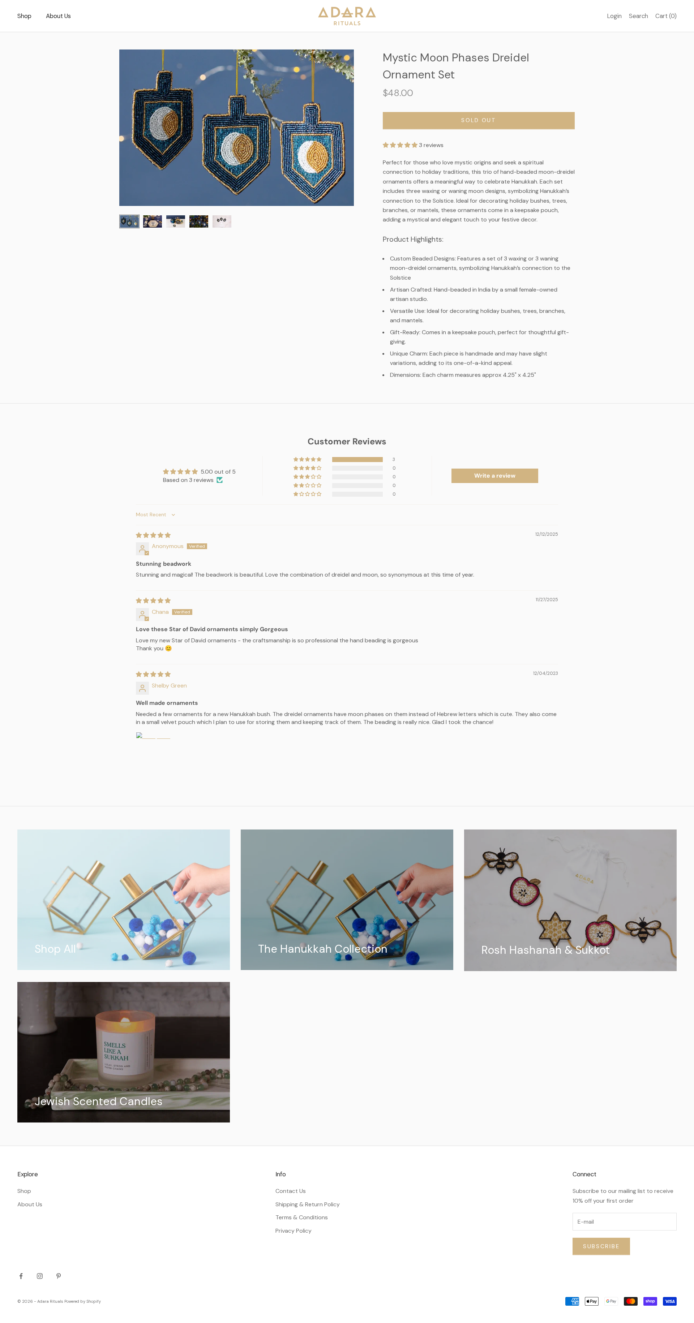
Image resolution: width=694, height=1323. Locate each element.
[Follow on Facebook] (21, 1276)
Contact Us (290, 1191)
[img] (153, 535)
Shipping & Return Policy (307, 1204)
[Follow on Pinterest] (58, 1276)
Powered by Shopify (82, 1301)
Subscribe (601, 1246)
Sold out (478, 120)
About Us (58, 16)
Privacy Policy (293, 1230)
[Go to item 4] (199, 221)
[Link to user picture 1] (153, 749)
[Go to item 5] (222, 221)
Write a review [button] (494, 475)
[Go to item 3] (176, 221)
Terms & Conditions (301, 1217)
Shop (24, 16)
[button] (401, 145)
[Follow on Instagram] (39, 1276)
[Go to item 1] (129, 221)
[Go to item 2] (152, 221)
